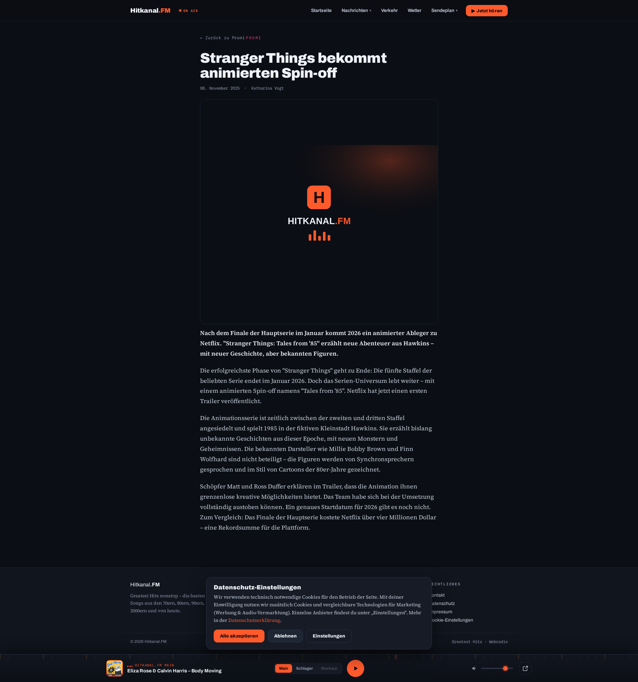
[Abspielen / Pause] (355, 668)
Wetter (414, 10)
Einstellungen (329, 636)
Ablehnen (285, 636)
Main (283, 668)
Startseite (321, 10)
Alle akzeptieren (239, 636)
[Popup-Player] (525, 668)
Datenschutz (442, 603)
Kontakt (437, 595)
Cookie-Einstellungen (451, 620)
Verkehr (389, 10)
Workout (329, 668)
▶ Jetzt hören (487, 10)
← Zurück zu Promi (222, 37)
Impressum (440, 611)
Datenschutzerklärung (254, 620)
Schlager (304, 668)
